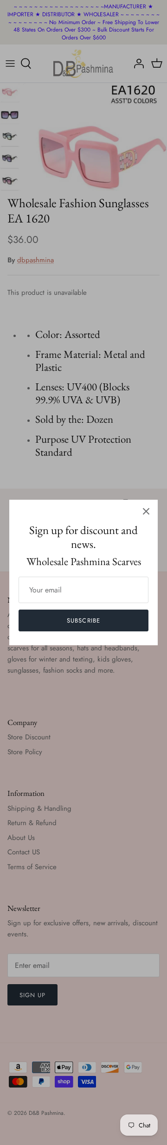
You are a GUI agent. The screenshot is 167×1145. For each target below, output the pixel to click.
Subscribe (83, 620)
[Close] (146, 511)
